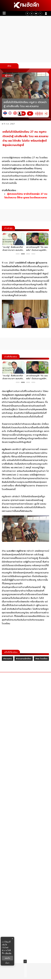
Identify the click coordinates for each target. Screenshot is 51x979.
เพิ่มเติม (8, 953)
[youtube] (36, 13)
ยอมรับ (7, 958)
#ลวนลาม (7, 658)
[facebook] (27, 13)
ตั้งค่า (7, 963)
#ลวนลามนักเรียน (23, 658)
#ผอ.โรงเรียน (41, 658)
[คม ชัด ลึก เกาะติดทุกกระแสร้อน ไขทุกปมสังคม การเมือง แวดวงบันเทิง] (25, 5)
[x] (32, 13)
